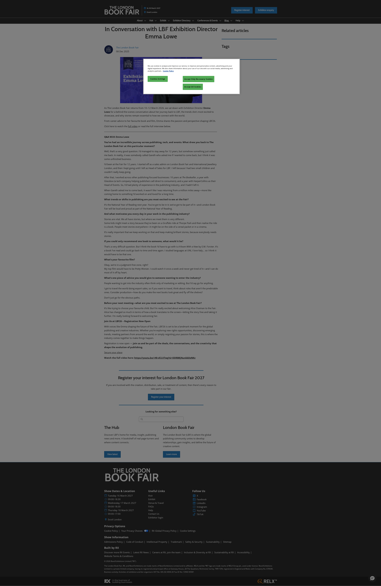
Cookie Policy (168, 71)
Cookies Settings (157, 79)
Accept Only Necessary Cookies (198, 79)
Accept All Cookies (192, 87)
